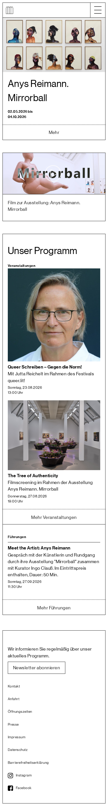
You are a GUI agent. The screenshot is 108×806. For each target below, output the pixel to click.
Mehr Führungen (54, 608)
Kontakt (14, 686)
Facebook (24, 788)
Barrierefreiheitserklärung (28, 763)
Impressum (16, 737)
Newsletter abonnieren (36, 667)
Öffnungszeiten (20, 711)
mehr (54, 132)
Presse (13, 724)
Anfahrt (13, 699)
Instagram (24, 775)
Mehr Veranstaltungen (54, 517)
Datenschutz (18, 750)
